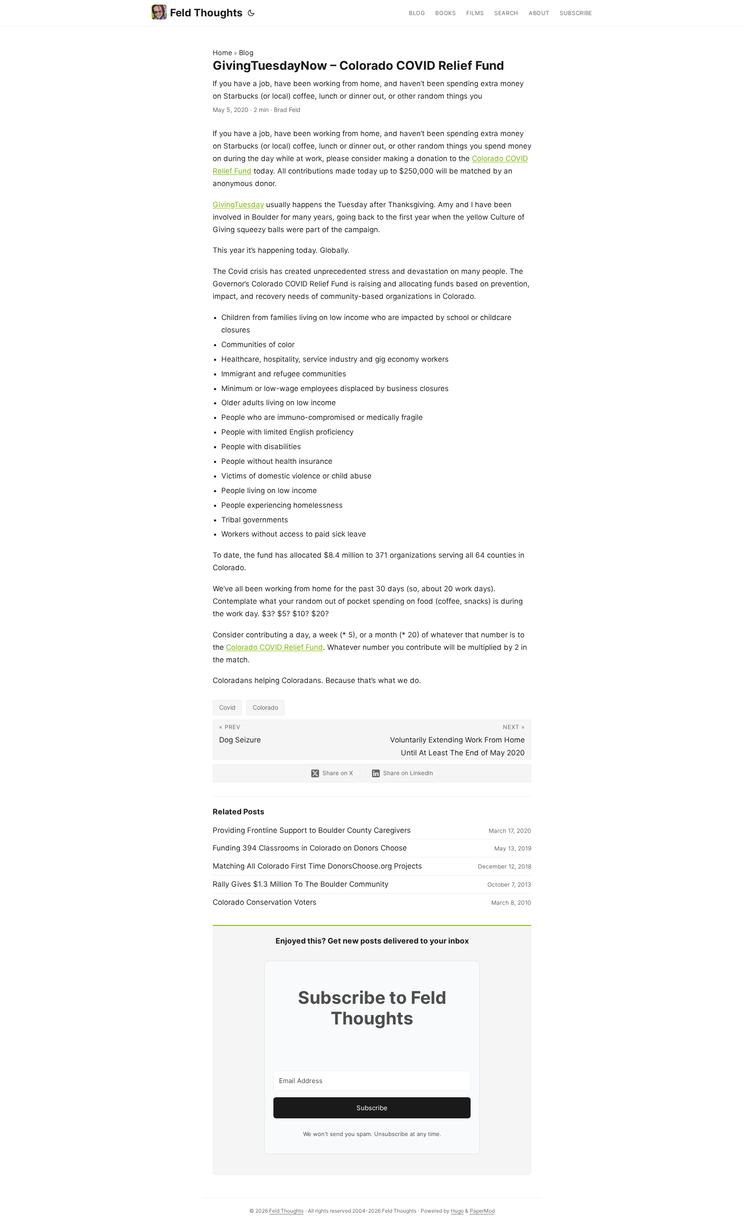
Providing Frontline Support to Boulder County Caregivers (312, 830)
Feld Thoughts (206, 12)
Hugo (457, 1210)
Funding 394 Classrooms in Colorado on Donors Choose (310, 848)
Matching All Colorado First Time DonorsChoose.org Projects (317, 866)
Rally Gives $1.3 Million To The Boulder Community (300, 884)
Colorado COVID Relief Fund (274, 647)
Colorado (265, 707)
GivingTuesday (238, 204)
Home (222, 52)
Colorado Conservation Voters (264, 902)
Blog (246, 52)
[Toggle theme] (251, 13)
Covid (227, 707)
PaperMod (482, 1210)
